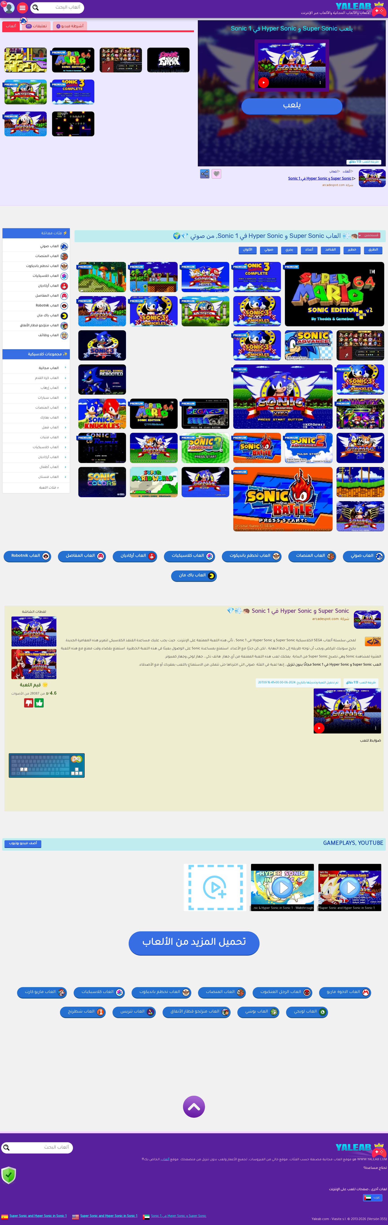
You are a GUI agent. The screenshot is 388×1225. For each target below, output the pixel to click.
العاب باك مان (48, 316)
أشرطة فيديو (71, 27)
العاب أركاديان (48, 286)
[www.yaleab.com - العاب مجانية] (356, 1150)
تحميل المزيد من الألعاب (194, 943)
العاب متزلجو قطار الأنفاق (39, 326)
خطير (352, 250)
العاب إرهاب (49, 388)
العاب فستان (48, 477)
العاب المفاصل (47, 296)
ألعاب (11, 27)
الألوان (247, 250)
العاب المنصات (47, 256)
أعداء (309, 250)
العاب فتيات (49, 438)
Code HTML (376, 641)
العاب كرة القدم (47, 378)
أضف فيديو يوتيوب (23, 843)
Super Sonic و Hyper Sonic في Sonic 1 (178, 1216)
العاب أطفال (49, 467)
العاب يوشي (256, 1012)
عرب (376, 1198)
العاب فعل (50, 428)
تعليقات (37, 27)
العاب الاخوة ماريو (343, 992)
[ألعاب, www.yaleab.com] (356, 9)
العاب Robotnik (47, 306)
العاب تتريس (132, 1012)
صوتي (269, 250)
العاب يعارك (49, 418)
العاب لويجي (305, 1012)
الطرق (373, 250)
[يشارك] (204, 174)
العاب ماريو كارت (40, 992)
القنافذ (330, 250)
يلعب (292, 106)
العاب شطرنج (81, 1012)
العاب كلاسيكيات (46, 276)
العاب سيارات (48, 398)
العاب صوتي (49, 246)
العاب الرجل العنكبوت (280, 992)
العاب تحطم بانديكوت (42, 266)
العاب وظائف (48, 336)
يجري (289, 250)
